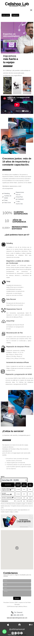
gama (2, 476)
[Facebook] (12, 633)
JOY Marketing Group (21, 634)
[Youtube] (18, 633)
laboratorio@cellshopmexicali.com (17, 618)
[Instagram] (15, 633)
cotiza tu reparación (11, 41)
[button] (31, 10)
